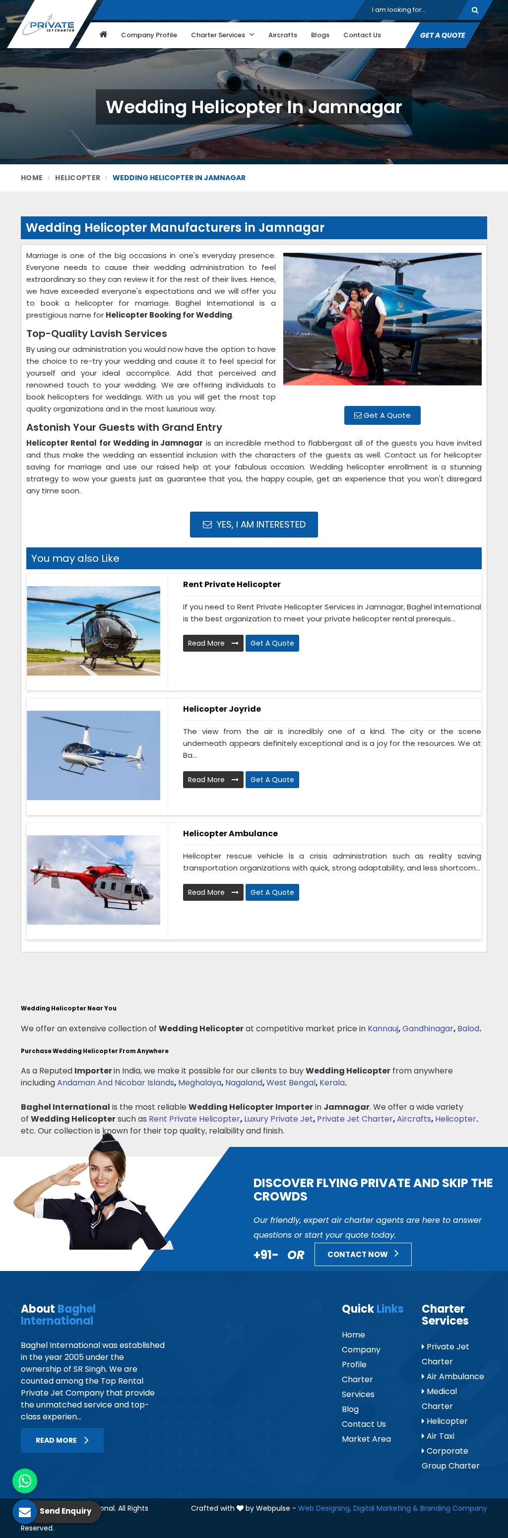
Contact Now (358, 1254)
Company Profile (149, 35)
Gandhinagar (427, 1028)
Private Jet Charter (355, 1119)
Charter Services (219, 35)
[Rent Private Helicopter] (93, 630)
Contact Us (362, 35)
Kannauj (383, 1028)
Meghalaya (199, 1082)
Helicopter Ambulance (230, 833)
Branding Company (453, 1508)
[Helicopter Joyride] (93, 755)
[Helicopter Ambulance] (93, 880)
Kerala (332, 1082)
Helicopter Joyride (222, 709)
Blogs (320, 35)
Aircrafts (282, 35)
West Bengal (291, 1082)
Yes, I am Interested (260, 524)
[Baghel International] (52, 24)
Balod (468, 1028)
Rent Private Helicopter (232, 584)
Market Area (366, 1439)
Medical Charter (439, 1399)
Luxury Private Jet (278, 1119)
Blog (350, 1409)
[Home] (102, 35)
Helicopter (77, 178)
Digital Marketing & (385, 1508)
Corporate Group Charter (451, 1458)
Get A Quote (386, 415)
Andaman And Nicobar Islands (115, 1082)
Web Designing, (324, 1508)
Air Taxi (439, 1436)
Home (32, 178)
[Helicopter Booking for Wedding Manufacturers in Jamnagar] (382, 324)
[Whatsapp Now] (24, 1481)
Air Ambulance (454, 1376)
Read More (207, 643)
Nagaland (243, 1082)
